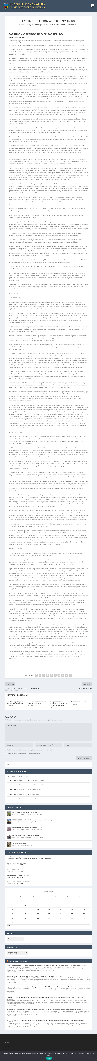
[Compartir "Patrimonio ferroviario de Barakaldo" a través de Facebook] (36, 675)
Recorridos (28, 822)
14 (60, 909)
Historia (58, 25)
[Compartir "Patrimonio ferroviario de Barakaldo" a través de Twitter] (40, 675)
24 (12, 918)
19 (38, 914)
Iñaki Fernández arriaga (15, 876)
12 (38, 909)
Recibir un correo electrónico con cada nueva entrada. (23, 754)
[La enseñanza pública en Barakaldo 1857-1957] (9, 829)
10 (12, 909)
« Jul (8, 926)
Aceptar (49, 1058)
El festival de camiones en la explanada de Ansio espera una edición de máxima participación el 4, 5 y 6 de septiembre (46, 997)
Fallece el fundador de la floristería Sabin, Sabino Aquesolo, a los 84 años (31, 976)
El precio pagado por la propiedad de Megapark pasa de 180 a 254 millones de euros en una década (40, 987)
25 (25, 918)
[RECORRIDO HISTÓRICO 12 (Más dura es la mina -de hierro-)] (9, 821)
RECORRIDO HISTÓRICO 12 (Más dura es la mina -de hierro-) (32, 820)
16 (84, 909)
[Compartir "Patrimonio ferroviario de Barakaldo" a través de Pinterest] (51, 675)
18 (25, 914)
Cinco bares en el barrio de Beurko (20, 780)
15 (72, 909)
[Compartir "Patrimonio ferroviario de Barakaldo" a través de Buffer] (59, 675)
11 (25, 909)
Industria (63, 25)
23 (84, 914)
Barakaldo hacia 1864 (15, 865)
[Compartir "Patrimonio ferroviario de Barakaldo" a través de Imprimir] (70, 675)
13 (49, 909)
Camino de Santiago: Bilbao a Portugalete (26, 835)
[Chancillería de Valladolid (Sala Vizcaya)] (9, 813)
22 (72, 914)
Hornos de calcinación (78, 702)
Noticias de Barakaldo (18, 961)
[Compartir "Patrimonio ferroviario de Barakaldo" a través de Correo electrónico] (66, 675)
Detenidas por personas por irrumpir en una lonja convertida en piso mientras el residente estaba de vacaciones (44, 1010)
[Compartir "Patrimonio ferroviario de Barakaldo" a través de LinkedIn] (55, 675)
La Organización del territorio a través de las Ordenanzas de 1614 (58, 703)
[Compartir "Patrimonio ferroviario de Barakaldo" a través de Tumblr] (47, 675)
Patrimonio (70, 25)
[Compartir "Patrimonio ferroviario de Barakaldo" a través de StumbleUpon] (63, 675)
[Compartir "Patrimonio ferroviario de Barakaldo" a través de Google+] (44, 675)
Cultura (52, 25)
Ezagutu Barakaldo (34, 25)
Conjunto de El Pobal (19, 843)
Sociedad (39, 814)
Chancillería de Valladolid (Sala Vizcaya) (25, 812)
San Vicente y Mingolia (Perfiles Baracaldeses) (15, 702)
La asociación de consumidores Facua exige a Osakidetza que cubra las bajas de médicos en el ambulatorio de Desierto (46, 1020)
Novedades (33, 814)
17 (12, 914)
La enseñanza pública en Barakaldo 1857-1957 (27, 828)
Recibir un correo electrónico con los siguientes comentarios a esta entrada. (30, 750)
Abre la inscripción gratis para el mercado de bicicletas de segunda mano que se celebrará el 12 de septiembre (43, 966)
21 (60, 914)
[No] (94, 1056)
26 (38, 918)
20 (49, 914)
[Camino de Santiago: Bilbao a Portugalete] (9, 836)
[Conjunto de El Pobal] (9, 844)
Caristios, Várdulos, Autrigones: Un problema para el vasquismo (29, 859)
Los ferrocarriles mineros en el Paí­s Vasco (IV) (37, 702)
